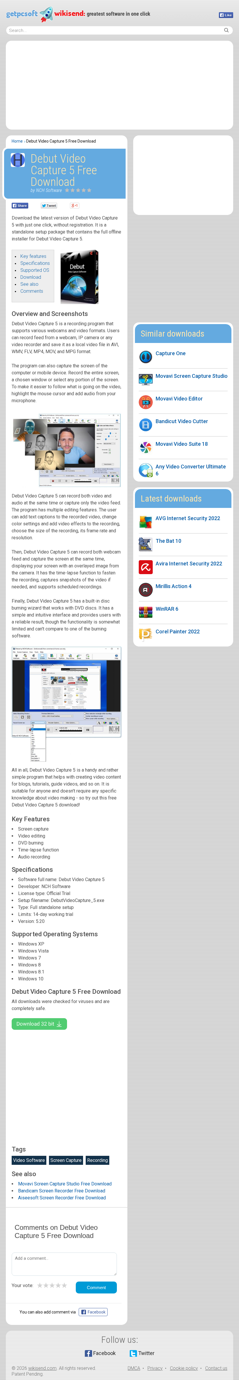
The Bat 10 (168, 541)
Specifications (35, 263)
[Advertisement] (119, 85)
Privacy (155, 1368)
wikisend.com (42, 1368)
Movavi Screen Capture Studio (192, 376)
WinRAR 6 (167, 609)
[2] (70, 190)
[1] (67, 190)
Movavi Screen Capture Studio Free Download (65, 1184)
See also (29, 284)
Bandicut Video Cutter (182, 421)
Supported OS (34, 270)
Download (30, 277)
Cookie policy (184, 1368)
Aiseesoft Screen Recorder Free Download (62, 1198)
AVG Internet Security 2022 (188, 518)
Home (17, 141)
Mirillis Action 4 (173, 586)
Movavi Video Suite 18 (182, 444)
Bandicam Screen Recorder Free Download (61, 1191)
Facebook (104, 1353)
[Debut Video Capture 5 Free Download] (79, 302)
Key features (33, 256)
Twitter (146, 1353)
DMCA (134, 1368)
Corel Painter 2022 (178, 631)
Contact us (216, 1368)
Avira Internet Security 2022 (189, 563)
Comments (31, 291)
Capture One (171, 353)
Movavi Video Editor (179, 399)
